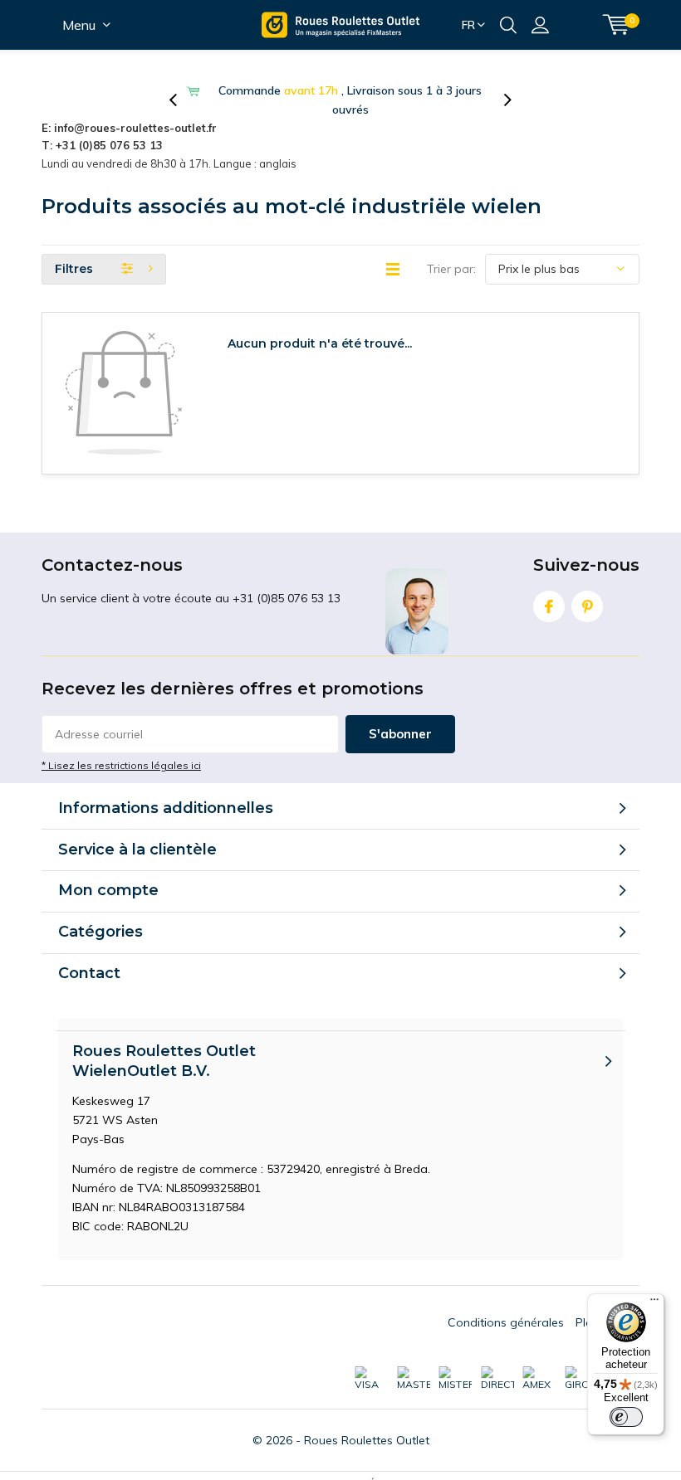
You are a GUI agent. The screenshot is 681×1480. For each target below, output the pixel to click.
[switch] (626, 1417)
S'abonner (400, 734)
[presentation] (181, 100)
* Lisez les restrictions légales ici (121, 765)
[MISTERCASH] (455, 1378)
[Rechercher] (508, 25)
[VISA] (371, 1378)
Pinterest (587, 606)
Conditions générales (506, 1322)
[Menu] (654, 1303)
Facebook (549, 606)
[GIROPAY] (581, 1378)
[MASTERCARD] (413, 1378)
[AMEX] (539, 1378)
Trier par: (451, 268)
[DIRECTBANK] (497, 1378)
